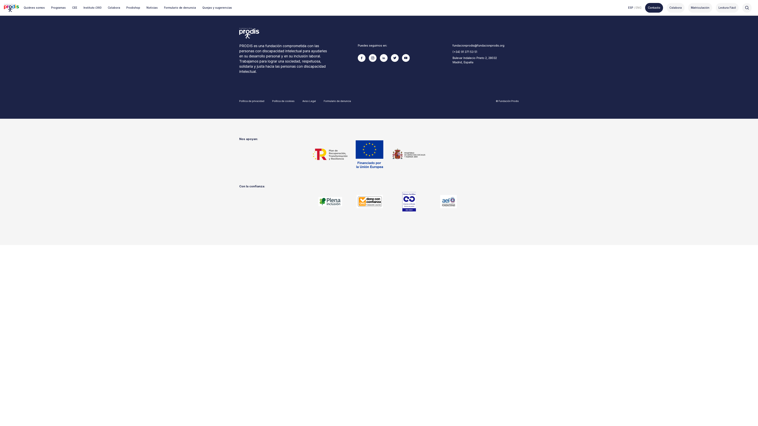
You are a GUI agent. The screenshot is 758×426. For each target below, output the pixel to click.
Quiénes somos (34, 7)
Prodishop (133, 7)
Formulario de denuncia (180, 7)
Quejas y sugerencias (217, 7)
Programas (58, 7)
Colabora (114, 7)
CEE (74, 7)
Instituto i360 (92, 7)
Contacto (654, 7)
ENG (639, 7)
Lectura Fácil (727, 7)
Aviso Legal (309, 101)
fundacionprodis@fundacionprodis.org (478, 45)
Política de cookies (283, 101)
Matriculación (700, 7)
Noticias (152, 7)
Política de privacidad (251, 101)
